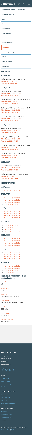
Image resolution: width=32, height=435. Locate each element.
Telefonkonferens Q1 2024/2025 (10, 155)
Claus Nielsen (5, 300)
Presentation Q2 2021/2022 (12, 254)
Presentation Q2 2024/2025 (9, 149)
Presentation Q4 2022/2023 (12, 245)
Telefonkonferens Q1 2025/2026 (10, 118)
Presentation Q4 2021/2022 (12, 258)
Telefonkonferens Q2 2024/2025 (10, 147)
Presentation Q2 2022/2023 (12, 241)
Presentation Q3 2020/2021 (12, 270)
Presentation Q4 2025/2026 (9, 95)
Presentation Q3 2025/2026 (9, 104)
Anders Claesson (6, 313)
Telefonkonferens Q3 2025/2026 (10, 101)
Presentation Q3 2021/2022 (12, 256)
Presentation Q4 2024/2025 (9, 132)
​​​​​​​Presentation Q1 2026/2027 (9, 83)
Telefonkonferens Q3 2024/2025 (10, 139)
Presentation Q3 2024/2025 (9, 141)
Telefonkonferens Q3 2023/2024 (10, 176)
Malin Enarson (5, 288)
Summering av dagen (7, 319)
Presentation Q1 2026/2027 (12, 190)
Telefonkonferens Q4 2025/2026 (10, 93)
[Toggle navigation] (28, 3)
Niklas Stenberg (5, 282)
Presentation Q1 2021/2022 (12, 252)
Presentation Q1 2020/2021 (12, 266)
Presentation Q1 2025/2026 (9, 120)
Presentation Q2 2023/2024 (12, 227)
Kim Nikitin (4, 307)
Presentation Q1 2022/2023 (12, 239)
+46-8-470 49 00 (5, 364)
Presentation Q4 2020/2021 (12, 272)
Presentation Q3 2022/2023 (12, 243)
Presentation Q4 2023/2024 (9, 170)
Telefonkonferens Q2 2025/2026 (10, 110)
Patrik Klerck (4, 294)
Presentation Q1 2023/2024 (12, 225)
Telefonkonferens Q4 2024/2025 (10, 130)
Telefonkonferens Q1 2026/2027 (10, 81)
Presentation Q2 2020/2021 (12, 268)
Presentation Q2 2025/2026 (9, 112)
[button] (18, 4)
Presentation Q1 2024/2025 (9, 157)
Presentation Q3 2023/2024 (9, 178)
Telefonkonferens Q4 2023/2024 (10, 168)
